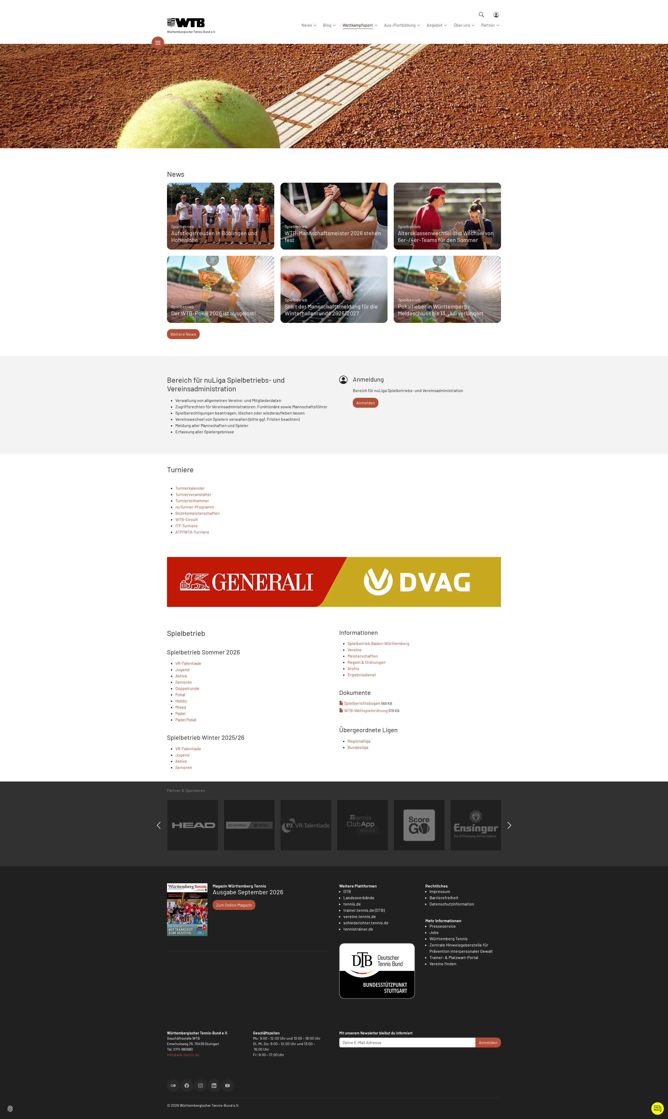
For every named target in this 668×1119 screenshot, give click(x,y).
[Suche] (481, 14)
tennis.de (352, 903)
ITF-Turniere (186, 525)
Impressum (440, 891)
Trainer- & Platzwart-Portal (454, 957)
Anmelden (365, 402)
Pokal (180, 694)
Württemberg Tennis (449, 938)
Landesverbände (358, 897)
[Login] (496, 15)
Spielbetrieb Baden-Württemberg (378, 643)
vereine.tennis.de (359, 916)
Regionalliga (359, 740)
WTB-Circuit (186, 519)
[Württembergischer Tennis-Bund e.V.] (191, 23)
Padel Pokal (185, 719)
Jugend (182, 669)
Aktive (181, 675)
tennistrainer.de (358, 928)
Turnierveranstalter (193, 494)
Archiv (353, 668)
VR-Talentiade (188, 663)
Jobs (434, 932)
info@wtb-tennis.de (183, 1054)
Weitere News (183, 333)
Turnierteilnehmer (192, 500)
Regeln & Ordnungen (367, 662)
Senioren (183, 681)
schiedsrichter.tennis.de (366, 922)
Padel (180, 713)
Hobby (181, 700)
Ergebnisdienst (362, 674)
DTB (347, 891)
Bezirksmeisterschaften (197, 513)
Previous (158, 825)
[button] (10, 1108)
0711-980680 (183, 1049)
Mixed (180, 706)
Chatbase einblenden (657, 1108)
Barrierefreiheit (444, 897)
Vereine (355, 649)
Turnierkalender (190, 488)
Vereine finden (443, 963)
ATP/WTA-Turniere (192, 531)
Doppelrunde (187, 688)
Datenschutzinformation (452, 903)
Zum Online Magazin (234, 904)
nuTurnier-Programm (194, 506)
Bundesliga (358, 747)
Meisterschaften (363, 655)
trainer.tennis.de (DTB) (364, 910)
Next (509, 825)
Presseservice (443, 925)
